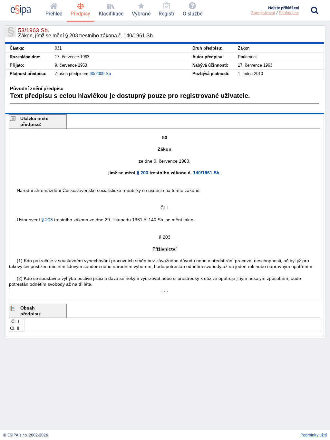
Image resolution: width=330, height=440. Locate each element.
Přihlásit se (289, 12)
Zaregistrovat (263, 12)
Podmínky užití (313, 435)
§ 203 (142, 172)
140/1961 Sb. (207, 172)
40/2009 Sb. (101, 73)
